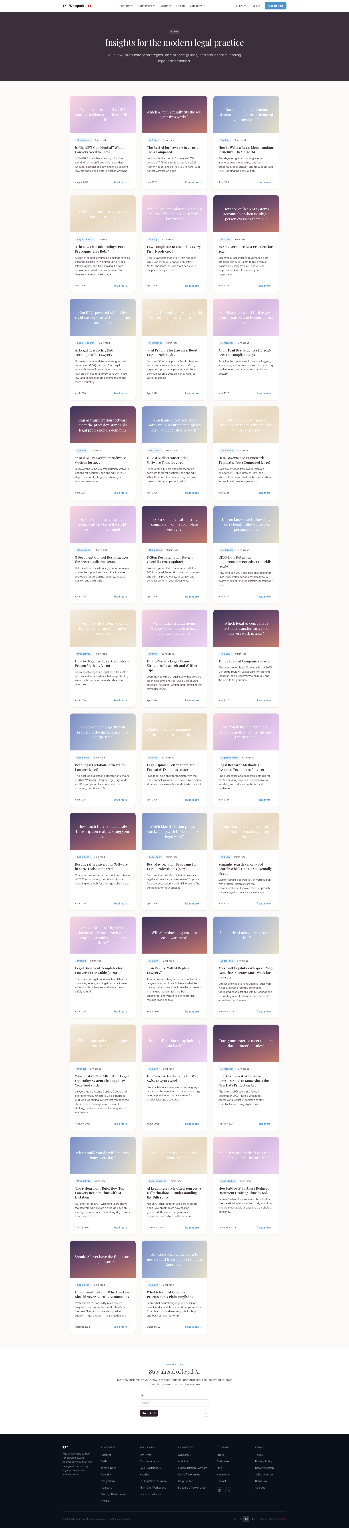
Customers (145, 5)
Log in (256, 5)
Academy (183, 1454)
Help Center (185, 1481)
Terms (259, 1454)
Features (106, 1454)
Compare (106, 1487)
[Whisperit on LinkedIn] (220, 1490)
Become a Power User (191, 1487)
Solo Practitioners (150, 1467)
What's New (108, 1467)
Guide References (189, 1474)
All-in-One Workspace (153, 1487)
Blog (219, 1467)
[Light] (235, 1519)
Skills (104, 1461)
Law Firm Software (151, 1494)
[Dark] (240, 1519)
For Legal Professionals (154, 1481)
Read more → (122, 182)
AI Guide (183, 1461)
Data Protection (264, 1467)
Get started (275, 5)
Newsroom (223, 1474)
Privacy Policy (263, 1461)
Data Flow (261, 1481)
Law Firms (145, 1454)
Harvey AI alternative (113, 1494)
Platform (124, 5)
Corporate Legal (149, 1461)
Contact (221, 1481)
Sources (260, 1487)
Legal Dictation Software (192, 1467)
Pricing (180, 5)
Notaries (145, 1474)
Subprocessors (264, 1474)
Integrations (108, 1481)
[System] (246, 1519)
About (220, 1454)
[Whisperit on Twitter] (228, 1490)
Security (166, 5)
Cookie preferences (120, 1519)
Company (196, 5)
